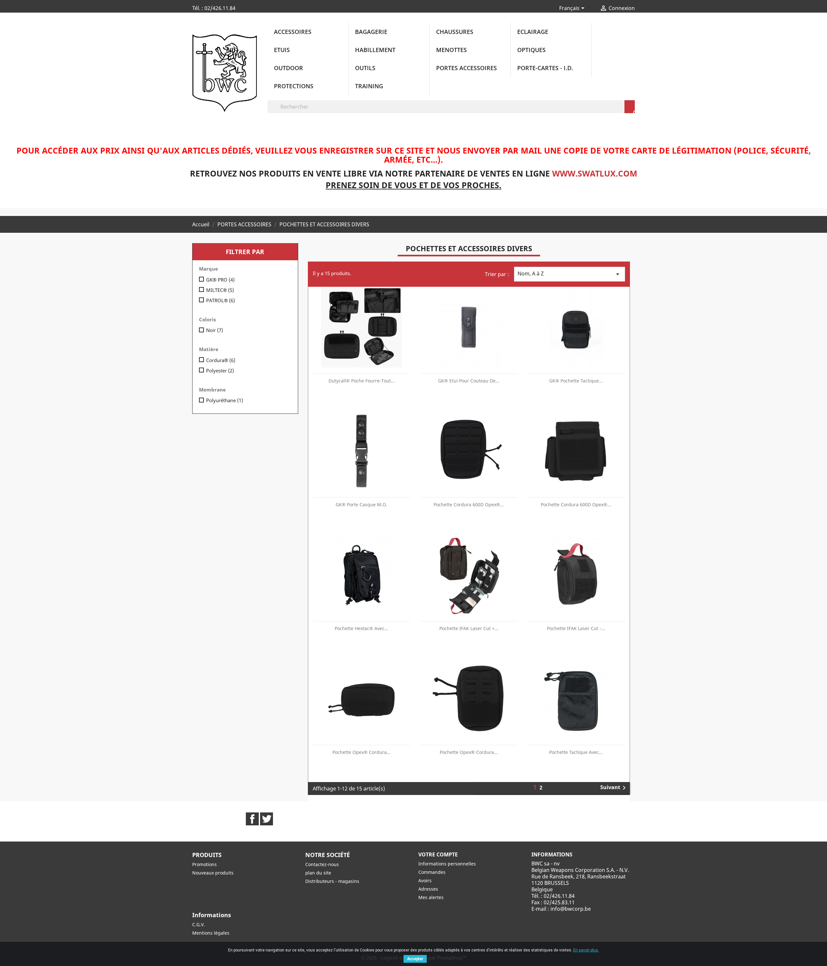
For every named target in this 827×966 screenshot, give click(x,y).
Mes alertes (431, 897)
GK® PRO (220, 279)
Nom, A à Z (570, 274)
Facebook (252, 818)
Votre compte (438, 854)
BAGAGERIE (371, 32)
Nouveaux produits (213, 873)
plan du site (318, 873)
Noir (214, 330)
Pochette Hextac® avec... (361, 628)
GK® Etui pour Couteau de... (468, 381)
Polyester (220, 370)
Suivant (614, 788)
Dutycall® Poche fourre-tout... (362, 381)
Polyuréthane (224, 400)
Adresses (428, 889)
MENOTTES (451, 50)
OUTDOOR (288, 68)
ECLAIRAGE (532, 32)
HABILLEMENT (375, 50)
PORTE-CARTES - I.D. (545, 68)
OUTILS (365, 68)
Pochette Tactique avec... (576, 752)
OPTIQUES (531, 50)
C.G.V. (198, 924)
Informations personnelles (447, 864)
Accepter (415, 959)
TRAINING (369, 86)
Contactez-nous (322, 864)
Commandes (431, 872)
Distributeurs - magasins (332, 881)
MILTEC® (220, 290)
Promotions (204, 864)
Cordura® (220, 360)
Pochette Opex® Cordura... (361, 752)
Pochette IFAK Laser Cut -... (576, 628)
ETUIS (282, 50)
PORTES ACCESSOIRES (466, 68)
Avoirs (425, 880)
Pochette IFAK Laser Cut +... (468, 628)
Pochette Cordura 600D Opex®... (469, 504)
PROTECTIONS (293, 86)
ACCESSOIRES (292, 32)
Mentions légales (210, 933)
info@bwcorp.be (570, 908)
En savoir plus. (586, 950)
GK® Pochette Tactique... (576, 381)
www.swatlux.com (594, 173)
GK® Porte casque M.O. (361, 504)
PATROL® (220, 300)
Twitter (266, 818)
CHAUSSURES (454, 32)
